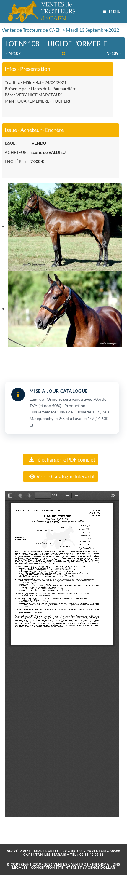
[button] (60, 459)
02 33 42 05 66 (91, 854)
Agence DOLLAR (100, 867)
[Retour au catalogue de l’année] (63, 53)
